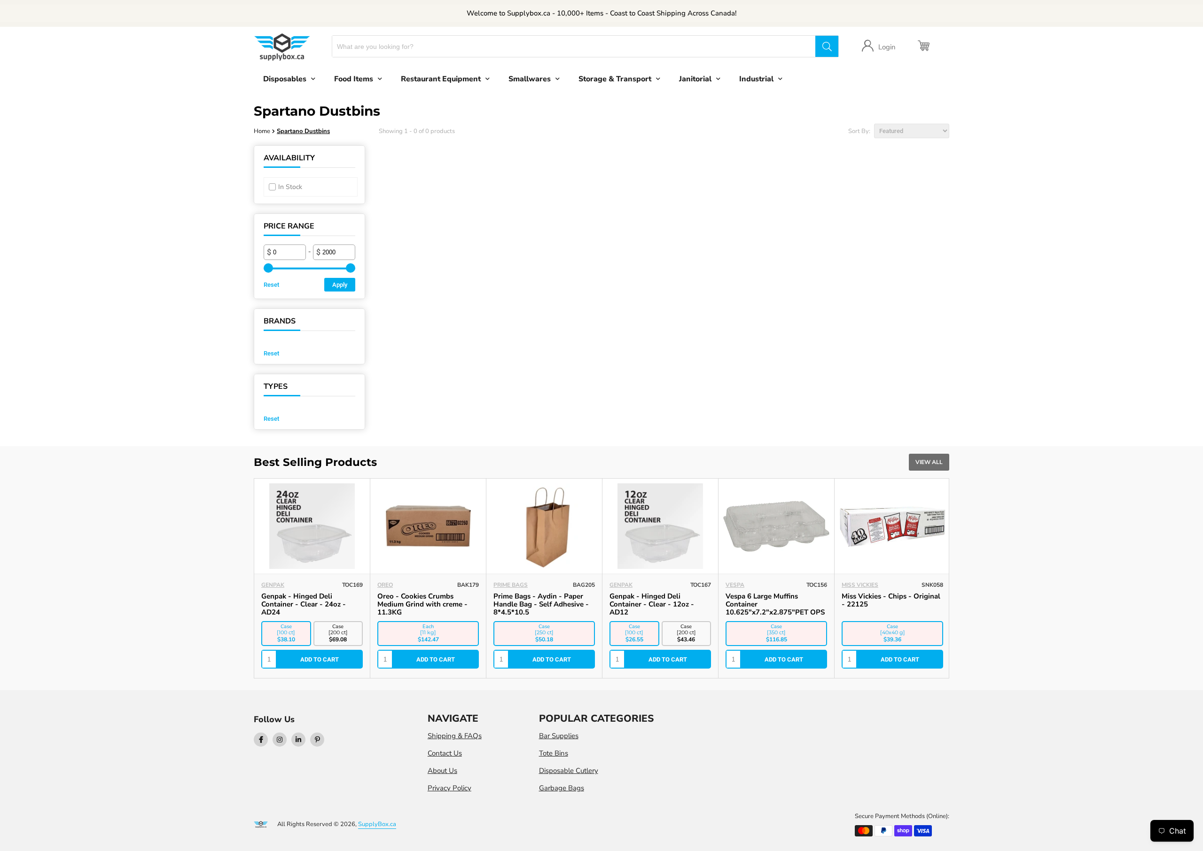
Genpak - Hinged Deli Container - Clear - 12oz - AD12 (651, 604)
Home (262, 131)
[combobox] (574, 46)
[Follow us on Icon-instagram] (280, 740)
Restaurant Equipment (441, 79)
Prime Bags (510, 585)
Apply (339, 284)
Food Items (353, 79)
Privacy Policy (449, 788)
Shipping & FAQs (455, 736)
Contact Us (445, 753)
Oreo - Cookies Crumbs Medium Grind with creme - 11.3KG (422, 604)
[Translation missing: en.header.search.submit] (826, 46)
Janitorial (695, 79)
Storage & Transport (614, 79)
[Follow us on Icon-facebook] (261, 740)
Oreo (385, 585)
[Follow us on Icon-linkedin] (298, 740)
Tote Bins (553, 753)
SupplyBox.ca (377, 824)
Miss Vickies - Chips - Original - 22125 (891, 600)
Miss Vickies (860, 585)
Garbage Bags (561, 788)
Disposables (284, 79)
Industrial (756, 79)
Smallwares (529, 79)
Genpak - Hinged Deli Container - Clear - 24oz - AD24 (303, 604)
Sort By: (860, 131)
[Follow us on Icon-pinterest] (317, 740)
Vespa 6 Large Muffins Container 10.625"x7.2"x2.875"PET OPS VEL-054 (775, 608)
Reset (271, 284)
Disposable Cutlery (568, 770)
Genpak (272, 585)
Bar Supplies (558, 736)
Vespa (735, 585)
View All (929, 462)
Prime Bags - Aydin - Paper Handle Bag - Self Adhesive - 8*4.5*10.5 (541, 604)
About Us (442, 770)
